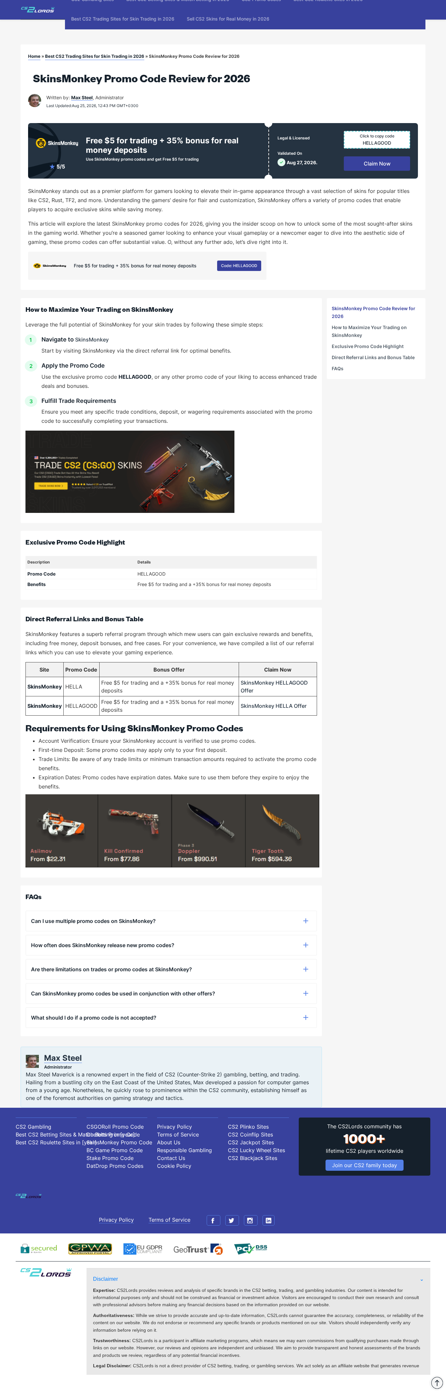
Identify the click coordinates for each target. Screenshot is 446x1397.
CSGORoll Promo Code (115, 1126)
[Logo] (38, 9)
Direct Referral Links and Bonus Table (373, 357)
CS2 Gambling (33, 1126)
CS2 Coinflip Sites (250, 1134)
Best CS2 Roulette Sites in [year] (46, 1142)
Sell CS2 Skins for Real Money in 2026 (228, 19)
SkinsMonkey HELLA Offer (274, 706)
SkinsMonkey (92, 339)
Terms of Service (178, 1134)
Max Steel (82, 97)
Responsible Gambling (184, 1150)
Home (34, 56)
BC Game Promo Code (115, 1150)
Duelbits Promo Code (113, 1134)
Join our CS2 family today (364, 1165)
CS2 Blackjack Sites (252, 1158)
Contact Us (171, 1158)
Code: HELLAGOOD (239, 265)
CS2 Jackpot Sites (251, 1142)
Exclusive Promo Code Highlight (368, 346)
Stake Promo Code (110, 1158)
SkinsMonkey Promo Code (117, 1142)
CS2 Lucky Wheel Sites (256, 1150)
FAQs (337, 368)
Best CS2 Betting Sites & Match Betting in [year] (46, 1134)
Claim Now (377, 163)
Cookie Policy (174, 1166)
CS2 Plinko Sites (248, 1126)
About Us (168, 1142)
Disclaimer (105, 1279)
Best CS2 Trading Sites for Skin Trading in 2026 (122, 19)
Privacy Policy (174, 1126)
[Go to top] (436, 1382)
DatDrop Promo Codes (115, 1166)
